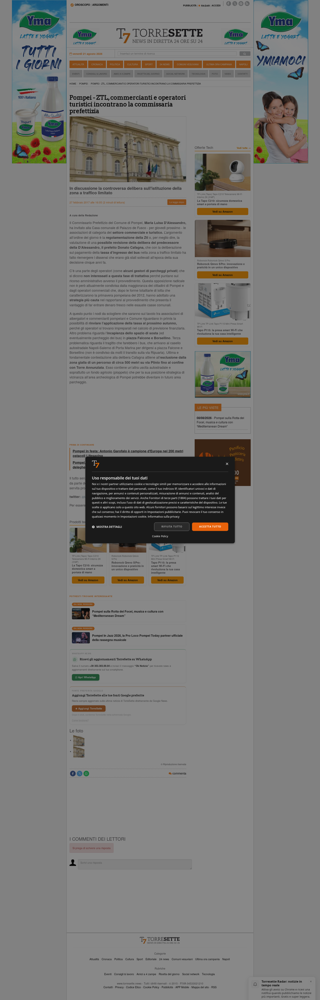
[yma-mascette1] (236, 36)
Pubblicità (167, 987)
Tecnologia (198, 73)
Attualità (78, 64)
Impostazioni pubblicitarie (164, 512)
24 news (164, 959)
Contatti (243, 73)
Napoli (243, 64)
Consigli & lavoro (124, 974)
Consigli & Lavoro (96, 73)
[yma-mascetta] (84, 36)
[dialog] (160, 500)
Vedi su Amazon (88, 580)
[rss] (247, 3)
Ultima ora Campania (219, 64)
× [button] (226, 464)
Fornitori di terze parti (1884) (167, 498)
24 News (165, 64)
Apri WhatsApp (86, 677)
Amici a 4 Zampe (122, 73)
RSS (214, 987)
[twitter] (234, 3)
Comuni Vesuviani (188, 64)
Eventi (76, 73)
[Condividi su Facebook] (73, 773)
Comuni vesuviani (182, 959)
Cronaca (97, 64)
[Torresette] (160, 36)
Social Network (175, 73)
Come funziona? (80, 720)
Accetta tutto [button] (210, 526)
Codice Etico (133, 987)
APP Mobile (182, 987)
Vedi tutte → (244, 148)
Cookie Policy (151, 987)
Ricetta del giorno (148, 73)
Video (228, 73)
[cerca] (245, 53)
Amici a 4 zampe (146, 974)
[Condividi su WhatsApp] (86, 773)
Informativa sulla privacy (164, 516)
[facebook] (228, 3)
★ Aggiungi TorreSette (88, 708)
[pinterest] (241, 3)
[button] (107, 527)
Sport (149, 64)
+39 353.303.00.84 (99, 666)
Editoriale (151, 959)
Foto (215, 73)
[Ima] (223, 374)
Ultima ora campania (207, 959)
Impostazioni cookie (133, 516)
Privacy (119, 987)
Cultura (132, 64)
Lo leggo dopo (176, 202)
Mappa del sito (200, 987)
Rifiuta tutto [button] (171, 526)
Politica (115, 64)
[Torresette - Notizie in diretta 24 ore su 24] (160, 940)
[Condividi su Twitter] (79, 773)
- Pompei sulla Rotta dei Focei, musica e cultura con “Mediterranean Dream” (220, 422)
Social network (190, 974)
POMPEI (83, 83)
